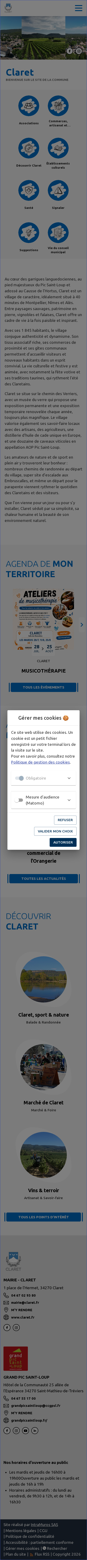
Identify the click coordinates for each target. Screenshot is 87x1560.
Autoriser (63, 842)
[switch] (16, 800)
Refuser (65, 820)
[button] (43, 778)
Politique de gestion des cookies (40, 762)
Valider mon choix (55, 831)
